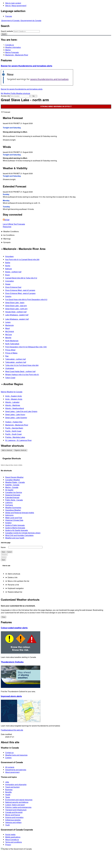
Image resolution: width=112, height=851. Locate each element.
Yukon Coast (10, 377)
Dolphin (8, 296)
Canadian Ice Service (13, 492)
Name (3, 547)
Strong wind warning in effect (56, 106)
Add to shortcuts (7, 450)
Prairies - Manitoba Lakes (15, 437)
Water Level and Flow (13, 517)
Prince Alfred (10, 350)
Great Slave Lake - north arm (16, 308)
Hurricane (9, 505)
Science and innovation (14, 817)
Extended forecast (12, 497)
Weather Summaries (13, 507)
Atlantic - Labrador (12, 402)
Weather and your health (14, 538)
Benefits (8, 792)
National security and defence (16, 802)
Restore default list (15, 592)
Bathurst (8, 268)
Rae (7, 356)
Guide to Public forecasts (15, 525)
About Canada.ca (12, 839)
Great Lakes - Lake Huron (15, 414)
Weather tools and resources (16, 755)
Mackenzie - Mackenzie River (16, 55)
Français (8, 16)
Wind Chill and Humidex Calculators (19, 535)
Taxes (7, 797)
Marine (8, 50)
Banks (7, 265)
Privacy (8, 844)
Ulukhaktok (9, 368)
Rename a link (13, 584)
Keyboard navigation (16, 588)
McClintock (9, 331)
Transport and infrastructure (15, 809)
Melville (8, 337)
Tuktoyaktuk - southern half (15, 362)
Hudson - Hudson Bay (13, 422)
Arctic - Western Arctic (13, 399)
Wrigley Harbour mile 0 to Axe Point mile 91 (22, 374)
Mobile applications (12, 837)
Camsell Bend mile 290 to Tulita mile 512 (21, 278)
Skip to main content (13, 3)
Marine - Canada (11, 487)
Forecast (6, 112)
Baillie (7, 262)
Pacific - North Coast (13, 431)
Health (7, 794)
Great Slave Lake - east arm (16, 305)
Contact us (9, 752)
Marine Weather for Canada (11, 391)
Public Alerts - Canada (14, 500)
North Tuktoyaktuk (12, 343)
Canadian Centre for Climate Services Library (22, 533)
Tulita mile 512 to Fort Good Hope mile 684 (21, 365)
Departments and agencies (15, 769)
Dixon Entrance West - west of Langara (20, 293)
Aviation (8, 522)
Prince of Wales (11, 353)
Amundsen (9, 256)
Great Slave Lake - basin (14, 302)
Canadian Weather (12, 479)
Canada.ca (9, 45)
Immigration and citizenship (15, 784)
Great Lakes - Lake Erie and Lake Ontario (21, 411)
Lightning (8, 502)
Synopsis (6, 242)
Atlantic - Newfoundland (14, 408)
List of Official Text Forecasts (14, 224)
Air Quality (9, 490)
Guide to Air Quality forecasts (16, 530)
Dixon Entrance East (13, 287)
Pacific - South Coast (13, 434)
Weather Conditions (11, 231)
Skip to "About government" (16, 5)
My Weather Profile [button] (8, 93)
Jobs (7, 782)
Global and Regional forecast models (19, 512)
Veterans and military (13, 822)
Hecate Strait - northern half (15, 311)
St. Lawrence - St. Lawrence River (18, 440)
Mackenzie (9, 325)
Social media (10, 834)
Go (33, 96)
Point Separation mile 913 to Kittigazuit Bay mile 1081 (26, 347)
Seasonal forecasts (12, 495)
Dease (7, 284)
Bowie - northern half (13, 271)
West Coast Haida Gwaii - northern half (20, 371)
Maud (7, 328)
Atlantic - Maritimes (12, 405)
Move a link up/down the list (18, 581)
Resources (7, 226)
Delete (4, 557)
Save (3, 552)
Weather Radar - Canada (15, 482)
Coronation (9, 281)
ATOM (7, 220)
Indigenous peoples (13, 820)
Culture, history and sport (15, 804)
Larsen (8, 322)
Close (3, 617)
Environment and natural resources (18, 799)
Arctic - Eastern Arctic (13, 396)
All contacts (9, 767)
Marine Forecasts (12, 52)
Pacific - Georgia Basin (14, 428)
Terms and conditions (13, 842)
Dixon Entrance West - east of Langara (20, 290)
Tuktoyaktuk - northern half (15, 359)
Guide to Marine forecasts (15, 527)
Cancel (9, 552)
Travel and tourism (12, 787)
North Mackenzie (11, 340)
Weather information (13, 47)
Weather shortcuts (23, 93)
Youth (7, 825)
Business (8, 789)
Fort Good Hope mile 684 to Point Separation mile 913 (26, 299)
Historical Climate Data (14, 520)
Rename (4, 554)
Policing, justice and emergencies (18, 807)
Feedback (12, 730)
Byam (7, 275)
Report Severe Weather (14, 477)
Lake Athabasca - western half (17, 319)
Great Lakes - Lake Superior (16, 417)
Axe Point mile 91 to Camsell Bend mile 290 (22, 259)
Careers (8, 757)
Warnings (7, 238)
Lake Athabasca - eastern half (16, 315)
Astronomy (9, 515)
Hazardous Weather (13, 510)
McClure (8, 334)
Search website (7, 31)
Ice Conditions (8, 235)
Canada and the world (13, 812)
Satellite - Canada (12, 485)
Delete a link (12, 577)
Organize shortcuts (20, 450)
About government (12, 772)
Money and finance (12, 815)
